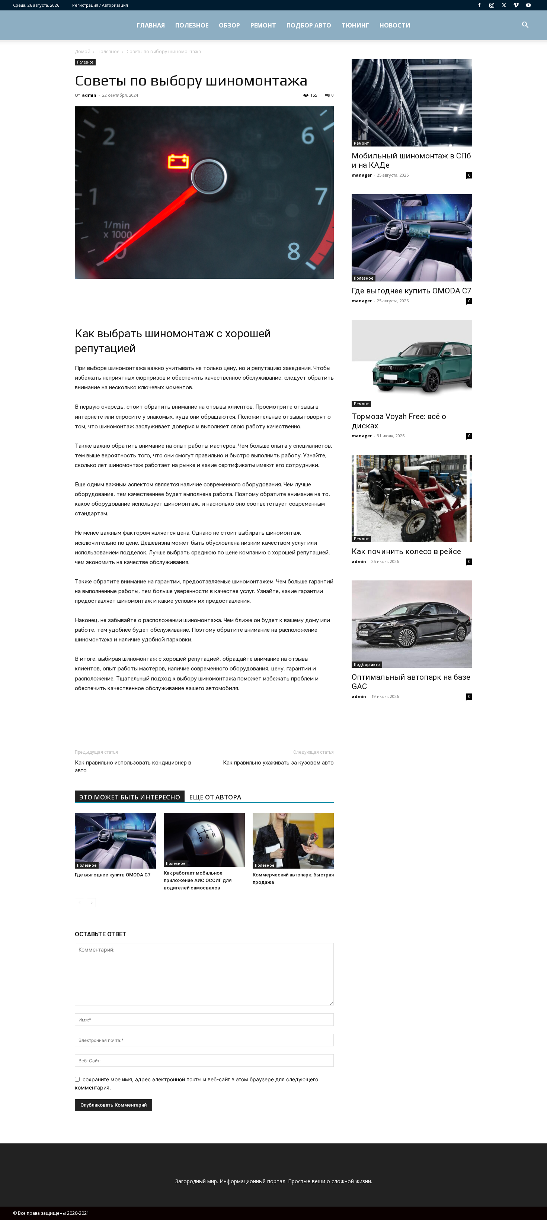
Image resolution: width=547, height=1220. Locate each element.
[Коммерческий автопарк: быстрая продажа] (293, 841)
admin (89, 95)
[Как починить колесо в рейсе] (412, 498)
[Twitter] (503, 5)
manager (362, 175)
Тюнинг (355, 25)
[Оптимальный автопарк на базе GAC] (412, 624)
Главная (151, 25)
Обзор (229, 25)
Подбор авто (309, 25)
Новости (395, 25)
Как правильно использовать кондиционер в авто (133, 766)
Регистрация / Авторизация (100, 5)
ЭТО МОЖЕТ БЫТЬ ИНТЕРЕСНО (129, 797)
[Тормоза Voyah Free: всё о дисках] (412, 363)
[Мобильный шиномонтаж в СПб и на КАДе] (412, 103)
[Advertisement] (204, 300)
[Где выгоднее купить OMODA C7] (115, 841)
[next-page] (91, 902)
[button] (525, 25)
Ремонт (263, 25)
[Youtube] (528, 5)
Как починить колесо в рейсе (406, 551)
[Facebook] (479, 5)
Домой (82, 51)
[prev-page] (79, 902)
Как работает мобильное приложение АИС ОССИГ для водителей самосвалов (197, 880)
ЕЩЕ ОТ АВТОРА (215, 797)
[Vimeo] (516, 5)
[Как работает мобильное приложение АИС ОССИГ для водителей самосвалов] (204, 840)
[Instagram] (491, 5)
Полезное (191, 25)
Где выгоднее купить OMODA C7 (112, 875)
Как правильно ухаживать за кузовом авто (278, 762)
